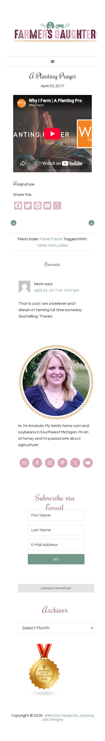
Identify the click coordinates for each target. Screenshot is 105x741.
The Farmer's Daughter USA (55, 32)
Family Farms (51, 239)
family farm (46, 245)
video (63, 245)
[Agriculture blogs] (44, 696)
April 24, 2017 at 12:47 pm (56, 290)
